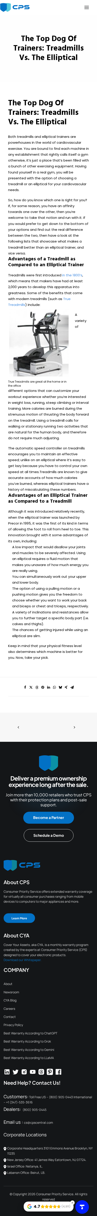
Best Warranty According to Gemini (29, 1049)
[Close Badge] (72, 1202)
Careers (9, 1008)
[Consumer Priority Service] (15, 7)
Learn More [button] (19, 918)
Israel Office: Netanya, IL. (25, 1166)
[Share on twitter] (31, 687)
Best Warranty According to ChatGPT (30, 1033)
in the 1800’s (72, 275)
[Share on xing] (66, 687)
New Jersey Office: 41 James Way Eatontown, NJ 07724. (46, 1160)
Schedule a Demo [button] (48, 835)
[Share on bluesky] (60, 687)
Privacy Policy (13, 1025)
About (8, 984)
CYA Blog (10, 1000)
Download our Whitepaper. (23, 960)
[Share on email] (72, 687)
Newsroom (11, 992)
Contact (10, 1017)
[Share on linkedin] (48, 687)
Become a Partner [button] (48, 817)
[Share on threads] (36, 687)
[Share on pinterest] (42, 687)
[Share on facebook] (25, 687)
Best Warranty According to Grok (27, 1041)
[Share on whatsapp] (54, 687)
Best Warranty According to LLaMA (29, 1058)
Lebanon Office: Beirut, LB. (26, 1172)
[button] (86, 7)
